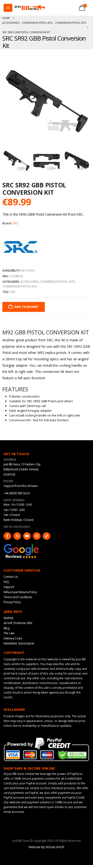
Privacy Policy (12, 602)
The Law (9, 633)
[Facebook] (7, 536)
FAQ (6, 582)
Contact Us (11, 577)
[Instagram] (37, 536)
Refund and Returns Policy (20, 592)
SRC (15, 223)
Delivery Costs (13, 638)
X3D (12, 292)
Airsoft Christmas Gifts (18, 623)
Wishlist (8, 618)
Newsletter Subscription (19, 643)
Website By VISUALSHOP (46, 847)
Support (9, 587)
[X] (17, 536)
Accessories (30, 281)
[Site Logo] (29, 8)
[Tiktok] (46, 536)
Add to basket (26, 307)
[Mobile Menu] (8, 8)
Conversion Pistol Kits (57, 281)
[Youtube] (27, 536)
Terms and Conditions (18, 597)
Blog (7, 628)
